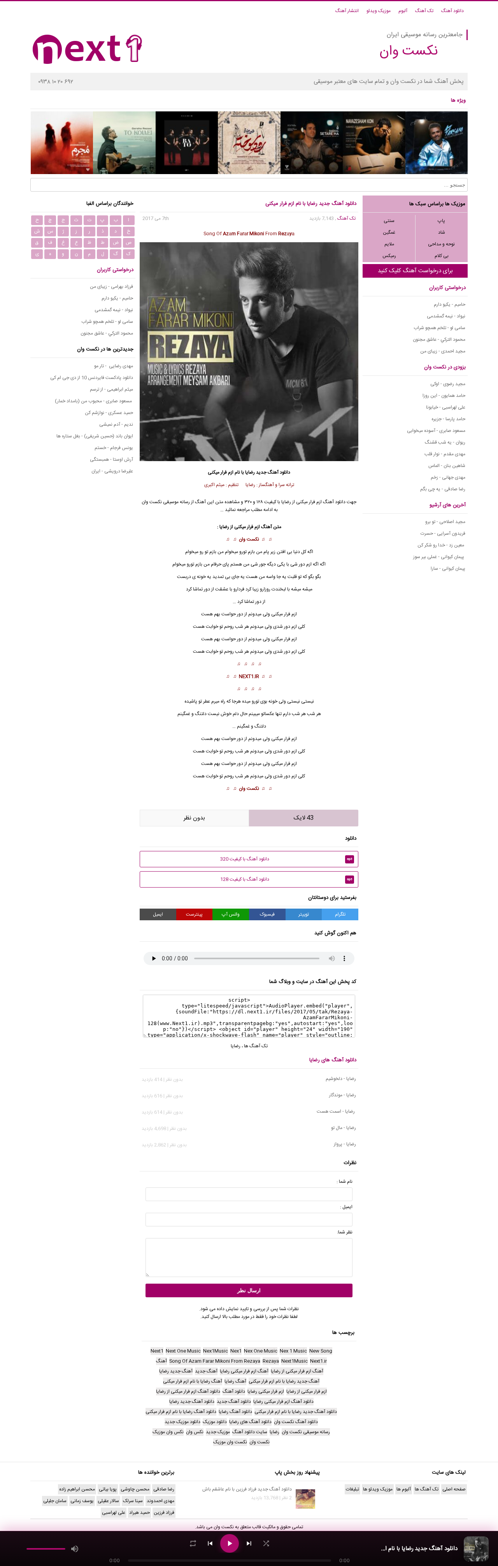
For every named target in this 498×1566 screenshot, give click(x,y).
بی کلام (442, 256)
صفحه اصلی (454, 1489)
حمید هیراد (139, 1513)
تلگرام (340, 914)
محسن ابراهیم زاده (77, 1489)
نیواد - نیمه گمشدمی (446, 316)
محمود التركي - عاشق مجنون (439, 339)
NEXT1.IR (249, 676)
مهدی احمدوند (160, 1501)
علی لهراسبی (113, 1513)
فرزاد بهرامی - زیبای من (111, 287)
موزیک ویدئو (378, 11)
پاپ (441, 221)
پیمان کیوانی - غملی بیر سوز (439, 557)
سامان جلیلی (55, 1501)
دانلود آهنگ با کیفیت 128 (286, 879)
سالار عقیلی (108, 1501)
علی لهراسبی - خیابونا (445, 407)
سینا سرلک (133, 1501)
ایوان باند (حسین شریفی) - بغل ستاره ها (94, 436)
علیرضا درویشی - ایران (112, 471)
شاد (441, 232)
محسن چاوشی (135, 1489)
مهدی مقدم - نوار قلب (444, 454)
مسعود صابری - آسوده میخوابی (436, 431)
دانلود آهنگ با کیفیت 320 (286, 859)
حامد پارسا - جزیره (448, 419)
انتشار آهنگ (347, 11)
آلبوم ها (403, 1489)
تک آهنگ (424, 11)
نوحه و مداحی (441, 244)
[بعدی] (249, 1543)
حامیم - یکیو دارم (449, 304)
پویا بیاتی (108, 1489)
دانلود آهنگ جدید (273, 472)
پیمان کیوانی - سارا (448, 568)
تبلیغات (352, 1489)
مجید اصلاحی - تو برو (445, 522)
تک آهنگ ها (256, 1046)
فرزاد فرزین (164, 1513)
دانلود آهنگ (452, 11)
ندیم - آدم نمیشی (116, 424)
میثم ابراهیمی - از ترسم (111, 389)
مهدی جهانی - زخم (448, 477)
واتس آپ (231, 914)
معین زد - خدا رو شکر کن (441, 545)
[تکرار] (193, 1543)
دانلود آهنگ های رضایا (332, 1060)
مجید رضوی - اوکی (447, 384)
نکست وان (249, 539)
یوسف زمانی (82, 1501)
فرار (287, 639)
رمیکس (389, 256)
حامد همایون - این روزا (444, 396)
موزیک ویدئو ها (378, 1489)
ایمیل (158, 914)
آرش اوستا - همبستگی (111, 459)
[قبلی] (210, 1543)
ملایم (389, 244)
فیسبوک (267, 914)
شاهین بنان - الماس (446, 466)
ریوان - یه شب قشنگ (445, 442)
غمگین (389, 232)
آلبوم (402, 11)
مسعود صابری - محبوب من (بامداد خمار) (94, 401)
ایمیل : (346, 1207)
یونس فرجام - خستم (114, 448)
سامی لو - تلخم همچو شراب (439, 328)
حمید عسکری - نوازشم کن (109, 413)
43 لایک (304, 818)
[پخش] (229, 1543)
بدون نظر (194, 818)
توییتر (303, 914)
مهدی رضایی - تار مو (113, 366)
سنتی (389, 221)
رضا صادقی (163, 1489)
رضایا (250, 472)
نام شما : (344, 1182)
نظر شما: (344, 1232)
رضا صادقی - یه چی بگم (442, 489)
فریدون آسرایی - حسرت (443, 533)
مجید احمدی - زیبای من (442, 351)
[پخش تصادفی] (266, 1543)
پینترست (194, 914)
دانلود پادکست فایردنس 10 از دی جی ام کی (91, 378)
